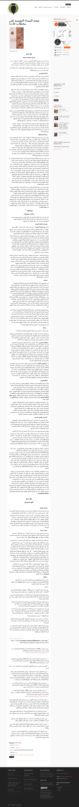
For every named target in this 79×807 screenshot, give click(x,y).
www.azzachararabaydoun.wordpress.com (37, 652)
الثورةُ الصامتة (62, 132)
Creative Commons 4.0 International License (47, 796)
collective (45, 792)
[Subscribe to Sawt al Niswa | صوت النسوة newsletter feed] (76, 19)
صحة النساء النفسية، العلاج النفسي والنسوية (23, 750)
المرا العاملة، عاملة (28, 788)
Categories (62, 7)
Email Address (57, 88)
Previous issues (57, 149)
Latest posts (57, 105)
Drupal (50, 783)
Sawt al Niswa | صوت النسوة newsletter (25, 755)
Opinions (17, 745)
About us (14, 805)
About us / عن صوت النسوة (45, 7)
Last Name (56, 96)
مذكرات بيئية (62, 109)
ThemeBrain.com (50, 784)
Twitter (59, 788)
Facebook (60, 787)
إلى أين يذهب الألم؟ (64, 116)
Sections (56, 7)
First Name (56, 92)
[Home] (13, 9)
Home (36, 7)
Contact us (19, 805)
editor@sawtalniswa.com (66, 776)
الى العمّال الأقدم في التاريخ (30, 779)
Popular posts (58, 107)
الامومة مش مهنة (28, 783)
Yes (16, 752)
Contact (69, 7)
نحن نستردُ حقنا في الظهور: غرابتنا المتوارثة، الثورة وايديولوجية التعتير (14, 784)
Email (59, 790)
